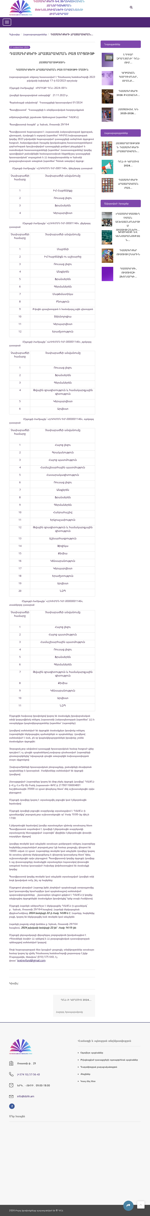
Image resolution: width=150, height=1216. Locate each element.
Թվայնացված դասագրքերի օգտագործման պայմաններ (109, 1059)
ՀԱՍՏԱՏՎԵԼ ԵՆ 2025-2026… (128, 111)
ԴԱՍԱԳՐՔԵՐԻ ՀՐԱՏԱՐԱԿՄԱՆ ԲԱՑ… (128, 183)
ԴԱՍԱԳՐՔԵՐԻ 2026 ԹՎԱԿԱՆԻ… (128, 92)
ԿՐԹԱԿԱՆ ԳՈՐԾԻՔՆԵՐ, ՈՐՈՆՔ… (128, 76)
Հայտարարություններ (35, 34)
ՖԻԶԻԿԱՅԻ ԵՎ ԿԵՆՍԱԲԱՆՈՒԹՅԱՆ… (128, 235)
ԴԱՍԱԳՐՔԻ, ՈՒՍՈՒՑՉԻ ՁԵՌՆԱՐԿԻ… (128, 272)
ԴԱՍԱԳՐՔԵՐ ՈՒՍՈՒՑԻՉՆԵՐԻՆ (128, 252)
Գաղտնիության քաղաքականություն (98, 1067)
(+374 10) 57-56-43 (28, 1074)
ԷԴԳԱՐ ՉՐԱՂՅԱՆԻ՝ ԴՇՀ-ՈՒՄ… (128, 58)
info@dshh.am (25, 1096)
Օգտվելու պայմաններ (91, 1052)
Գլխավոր (14, 34)
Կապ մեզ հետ (87, 1081)
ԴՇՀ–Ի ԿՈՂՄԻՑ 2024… (128, 163)
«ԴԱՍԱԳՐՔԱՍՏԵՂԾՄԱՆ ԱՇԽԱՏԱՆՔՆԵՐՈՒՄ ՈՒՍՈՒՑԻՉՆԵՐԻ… (127, 221)
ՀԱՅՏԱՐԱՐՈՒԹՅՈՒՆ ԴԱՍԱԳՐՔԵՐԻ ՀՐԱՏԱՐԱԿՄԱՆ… (128, 147)
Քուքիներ (85, 1074)
